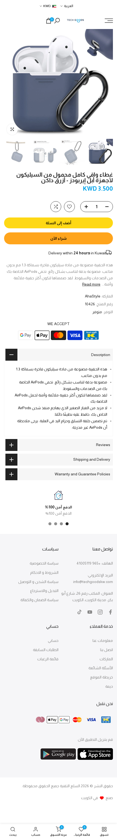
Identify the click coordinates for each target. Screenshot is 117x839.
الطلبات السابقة (46, 650)
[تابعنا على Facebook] (110, 612)
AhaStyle (92, 296)
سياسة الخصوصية (44, 563)
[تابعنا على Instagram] (100, 612)
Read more (91, 284)
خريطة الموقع (101, 677)
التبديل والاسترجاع (44, 590)
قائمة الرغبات (48, 659)
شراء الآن (58, 238)
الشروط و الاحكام (44, 572)
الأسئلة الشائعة (100, 668)
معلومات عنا (103, 640)
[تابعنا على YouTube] (89, 612)
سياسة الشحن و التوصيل (38, 581)
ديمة (109, 686)
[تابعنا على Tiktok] (79, 612)
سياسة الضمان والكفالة (39, 600)
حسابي (53, 640)
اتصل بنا (106, 650)
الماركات (106, 659)
